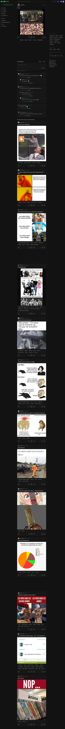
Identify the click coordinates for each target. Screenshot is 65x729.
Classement (4, 26)
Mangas (30, 350)
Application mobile (52, 60)
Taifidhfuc (37, 664)
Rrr (28, 626)
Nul (42, 624)
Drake (29, 202)
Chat (3, 24)
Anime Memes (21, 352)
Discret (20, 481)
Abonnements (4, 15)
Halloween (52, 44)
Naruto (28, 403)
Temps (44, 61)
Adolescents (26, 308)
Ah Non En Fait (31, 668)
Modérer (3, 20)
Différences (41, 242)
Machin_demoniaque (25, 92)
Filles (36, 401)
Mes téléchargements (6, 22)
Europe (51, 39)
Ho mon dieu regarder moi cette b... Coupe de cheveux (30, 490)
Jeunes (24, 244)
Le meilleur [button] (4, 11)
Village (28, 244)
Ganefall (21, 488)
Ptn (39, 668)
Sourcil (25, 664)
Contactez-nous (52, 62)
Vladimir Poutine (31, 664)
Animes (35, 39)
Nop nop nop (21, 678)
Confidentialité (51, 66)
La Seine (51, 40)
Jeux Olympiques (57, 39)
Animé (31, 624)
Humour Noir (52, 35)
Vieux (20, 624)
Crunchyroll (21, 162)
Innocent (36, 352)
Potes (55, 49)
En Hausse (4, 9)
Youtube (37, 572)
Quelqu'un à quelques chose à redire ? (27, 595)
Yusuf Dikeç (57, 40)
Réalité (20, 244)
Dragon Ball (21, 666)
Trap (19, 530)
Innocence (31, 352)
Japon (26, 39)
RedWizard (21, 318)
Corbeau (32, 403)
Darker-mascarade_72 (23, 112)
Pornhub (28, 572)
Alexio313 (20, 664)
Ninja (36, 479)
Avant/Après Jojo (22, 267)
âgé (22, 626)
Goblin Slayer (21, 350)
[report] (43, 37)
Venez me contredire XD (23, 540)
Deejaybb (22, 4)
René (43, 668)
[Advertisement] (56, 18)
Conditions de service (53, 65)
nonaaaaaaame (22, 538)
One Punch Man (27, 666)
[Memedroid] (1, 1)
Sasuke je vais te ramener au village (26, 362)
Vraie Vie (37, 306)
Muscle (39, 624)
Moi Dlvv (56, 37)
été (55, 42)
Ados (32, 242)
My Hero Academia (39, 666)
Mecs (32, 401)
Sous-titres (40, 202)
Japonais (22, 39)
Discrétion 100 (21, 447)
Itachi (24, 403)
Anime (35, 350)
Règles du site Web (52, 63)
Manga (26, 350)
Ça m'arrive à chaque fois (24, 124)
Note (40, 61)
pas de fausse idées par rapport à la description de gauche (31, 413)
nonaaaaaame (22, 633)
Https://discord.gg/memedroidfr (24, 242)
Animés (34, 162)
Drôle (57, 35)
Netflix (41, 306)
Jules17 (21, 592)
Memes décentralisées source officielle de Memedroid (30, 211)
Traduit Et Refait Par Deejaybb (24, 310)
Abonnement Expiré (28, 162)
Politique (51, 37)
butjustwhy (22, 86)
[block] (45, 37)
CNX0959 (23, 79)
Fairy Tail (33, 666)
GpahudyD (21, 411)
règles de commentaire (30, 70)
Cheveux (30, 39)
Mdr (36, 668)
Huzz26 (21, 676)
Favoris (3, 18)
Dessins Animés (25, 624)
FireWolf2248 (22, 122)
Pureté (27, 352)
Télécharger (8, 4)
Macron (61, 35)
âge (19, 626)
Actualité (61, 37)
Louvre (59, 42)
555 (25, 626)
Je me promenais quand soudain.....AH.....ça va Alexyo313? (31, 636)
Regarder (38, 162)
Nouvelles (4, 8)
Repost (58, 49)
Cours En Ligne (34, 202)
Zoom (33, 572)
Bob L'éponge (25, 668)
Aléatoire (3, 13)
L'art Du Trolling (38, 403)
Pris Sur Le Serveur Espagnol (35, 308)
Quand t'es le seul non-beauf (24, 320)
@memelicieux (40, 39)
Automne (51, 42)
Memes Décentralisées (34, 244)
